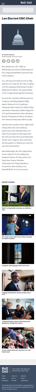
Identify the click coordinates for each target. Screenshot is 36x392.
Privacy (13, 378)
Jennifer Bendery (9, 54)
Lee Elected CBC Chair (17, 18)
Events (3, 378)
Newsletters (5, 380)
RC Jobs (23, 378)
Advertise (23, 376)
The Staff (13, 380)
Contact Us (14, 376)
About (3, 376)
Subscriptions (24, 380)
